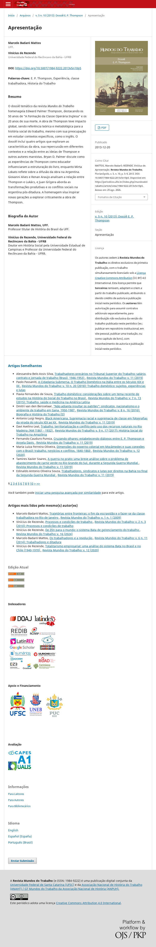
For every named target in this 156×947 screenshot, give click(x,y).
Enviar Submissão (22, 861)
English (13, 830)
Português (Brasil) (20, 842)
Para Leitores (16, 794)
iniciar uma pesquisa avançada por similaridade (68, 493)
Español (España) (20, 836)
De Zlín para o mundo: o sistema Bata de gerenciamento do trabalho (92, 530)
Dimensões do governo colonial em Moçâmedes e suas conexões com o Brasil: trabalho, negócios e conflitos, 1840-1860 (80, 449)
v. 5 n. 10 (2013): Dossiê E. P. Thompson (59, 15)
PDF (103, 127)
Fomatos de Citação (110, 197)
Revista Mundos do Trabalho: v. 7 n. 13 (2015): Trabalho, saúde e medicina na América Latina (78, 400)
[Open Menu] (8, 4)
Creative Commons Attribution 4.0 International (88, 903)
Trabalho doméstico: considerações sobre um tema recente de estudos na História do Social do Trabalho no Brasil (77, 396)
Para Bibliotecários (19, 806)
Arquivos (25, 15)
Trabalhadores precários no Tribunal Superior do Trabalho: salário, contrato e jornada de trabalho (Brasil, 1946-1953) (81, 376)
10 (31, 483)
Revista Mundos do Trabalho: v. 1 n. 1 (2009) (91, 517)
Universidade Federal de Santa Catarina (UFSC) (42, 885)
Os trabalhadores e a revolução (71, 538)
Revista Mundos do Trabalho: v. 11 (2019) (115, 378)
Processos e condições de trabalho (69, 522)
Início (11, 15)
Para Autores (16, 800)
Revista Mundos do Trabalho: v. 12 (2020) (70, 550)
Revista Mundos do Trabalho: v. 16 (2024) (44, 534)
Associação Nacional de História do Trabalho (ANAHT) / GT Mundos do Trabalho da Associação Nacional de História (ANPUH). (76, 887)
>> (38, 483)
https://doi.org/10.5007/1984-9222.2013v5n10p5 (48, 68)
